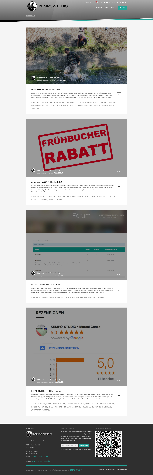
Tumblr (96, 105)
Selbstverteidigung (92, 407)
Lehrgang (102, 102)
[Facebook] (101, 2)
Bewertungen (39, 404)
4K (34, 102)
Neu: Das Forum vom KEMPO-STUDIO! (46, 285)
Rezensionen (76, 407)
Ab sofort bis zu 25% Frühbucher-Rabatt (47, 182)
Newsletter (47, 105)
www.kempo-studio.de (41, 461)
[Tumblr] (125, 2)
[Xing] (115, 2)
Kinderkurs (53, 407)
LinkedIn (112, 102)
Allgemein (61, 80)
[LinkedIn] (109, 2)
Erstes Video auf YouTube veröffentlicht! (47, 89)
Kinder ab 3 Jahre (39, 407)
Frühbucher (52, 196)
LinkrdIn (94, 196)
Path (55, 105)
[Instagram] (107, 2)
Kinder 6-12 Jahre (106, 404)
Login (72, 297)
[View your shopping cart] (97, 2)
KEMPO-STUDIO (91, 102)
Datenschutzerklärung (122, 469)
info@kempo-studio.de (39, 456)
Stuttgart (71, 105)
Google (48, 102)
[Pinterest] (112, 2)
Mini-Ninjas (64, 407)
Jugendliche (72, 404)
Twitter (104, 105)
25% (34, 196)
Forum (45, 297)
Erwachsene (52, 404)
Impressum (101, 469)
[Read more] (119, 96)
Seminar (62, 105)
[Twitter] (104, 2)
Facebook (40, 102)
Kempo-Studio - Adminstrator (48, 78)
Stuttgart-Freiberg (40, 410)
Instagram (61, 102)
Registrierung (88, 2)
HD (54, 102)
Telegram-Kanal (84, 105)
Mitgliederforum (84, 297)
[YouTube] (123, 2)
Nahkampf (36, 105)
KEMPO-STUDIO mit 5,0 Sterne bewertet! (47, 391)
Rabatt (34, 200)
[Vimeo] (120, 2)
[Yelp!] (117, 2)
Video (111, 105)
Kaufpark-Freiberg (75, 102)
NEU (94, 297)
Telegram (42, 200)
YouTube (35, 109)
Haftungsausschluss (110, 469)
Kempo (81, 404)
